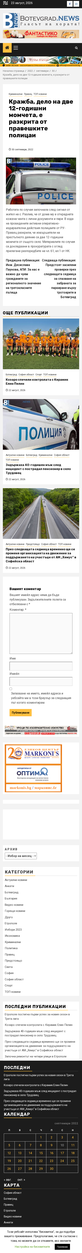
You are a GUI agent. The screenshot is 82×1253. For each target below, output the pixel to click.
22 (41, 1161)
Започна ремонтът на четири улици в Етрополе (36, 1056)
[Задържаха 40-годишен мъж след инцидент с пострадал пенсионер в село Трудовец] (41, 424)
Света (9, 967)
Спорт (38, 374)
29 (41, 1169)
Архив (11, 849)
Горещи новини (15, 911)
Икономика (12, 936)
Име (13, 658)
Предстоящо (33, 544)
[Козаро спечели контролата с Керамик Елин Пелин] (41, 344)
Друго (9, 917)
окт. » (21, 1179)
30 (51, 1169)
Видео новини (14, 905)
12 (9, 1153)
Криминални (16, 94)
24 (62, 1161)
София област (26, 374)
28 (30, 1169)
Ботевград (11, 374)
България (11, 898)
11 (73, 1145)
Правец (28, 94)
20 (20, 1161)
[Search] (76, 48)
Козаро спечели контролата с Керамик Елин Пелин (38, 1025)
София (9, 973)
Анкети (9, 886)
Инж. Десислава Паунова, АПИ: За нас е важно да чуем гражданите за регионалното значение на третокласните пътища (23, 276)
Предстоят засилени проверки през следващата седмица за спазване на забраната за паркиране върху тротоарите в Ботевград (59, 279)
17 (62, 1153)
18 (73, 1153)
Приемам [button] (62, 1246)
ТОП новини (40, 94)
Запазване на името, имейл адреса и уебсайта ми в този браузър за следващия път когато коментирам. (41, 698)
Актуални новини (15, 455)
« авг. (7, 1179)
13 (20, 1153)
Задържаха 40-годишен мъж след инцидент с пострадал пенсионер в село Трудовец (38, 469)
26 (9, 1169)
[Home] (7, 48)
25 (73, 1161)
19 (9, 1161)
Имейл (14, 674)
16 (51, 1153)
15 (41, 1153)
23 (51, 1161)
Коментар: (18, 609)
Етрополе (11, 923)
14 (30, 1153)
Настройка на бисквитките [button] (32, 1246)
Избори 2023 (13, 929)
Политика (11, 948)
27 (20, 1169)
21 (30, 1161)
